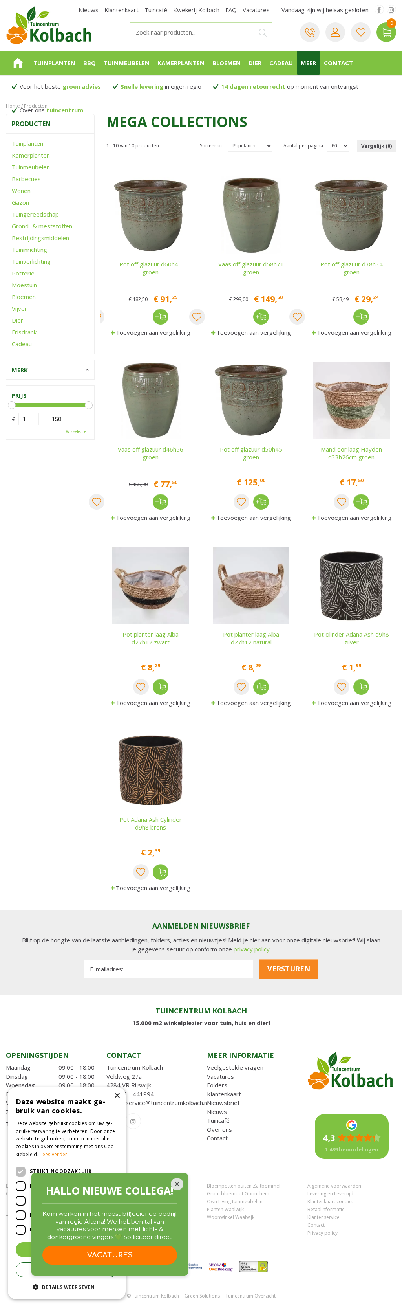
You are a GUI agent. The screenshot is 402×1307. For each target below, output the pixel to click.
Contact (217, 1138)
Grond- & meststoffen (42, 226)
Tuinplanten (27, 143)
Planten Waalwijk (225, 1209)
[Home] (17, 63)
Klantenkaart (224, 1094)
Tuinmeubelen (31, 167)
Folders (217, 1085)
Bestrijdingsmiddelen (40, 238)
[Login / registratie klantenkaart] (335, 32)
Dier (17, 320)
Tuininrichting (29, 249)
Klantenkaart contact (330, 1201)
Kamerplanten (31, 155)
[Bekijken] (386, 32)
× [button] (117, 1096)
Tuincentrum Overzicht (250, 1295)
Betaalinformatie (326, 1209)
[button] (67, 1286)
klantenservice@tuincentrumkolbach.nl (157, 1103)
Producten (31, 123)
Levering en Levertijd (330, 1194)
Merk (20, 370)
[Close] (177, 1184)
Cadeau (22, 344)
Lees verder (53, 1154)
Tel (310, 32)
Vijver (19, 308)
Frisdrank (24, 332)
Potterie (23, 273)
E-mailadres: (106, 969)
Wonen (21, 191)
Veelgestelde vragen (235, 1067)
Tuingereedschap (35, 214)
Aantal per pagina (303, 145)
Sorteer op (212, 145)
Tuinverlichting (31, 261)
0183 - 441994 (133, 1094)
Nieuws (217, 1112)
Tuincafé (218, 1120)
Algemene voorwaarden (334, 1186)
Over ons (219, 1129)
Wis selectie (76, 431)
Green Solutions (202, 1295)
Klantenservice (323, 1217)
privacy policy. (252, 949)
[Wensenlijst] (361, 32)
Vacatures (220, 1076)
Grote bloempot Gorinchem (238, 1194)
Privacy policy (322, 1233)
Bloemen (24, 297)
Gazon (20, 202)
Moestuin (24, 285)
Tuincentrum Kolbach (134, 1067)
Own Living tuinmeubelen (235, 1201)
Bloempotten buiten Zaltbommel (243, 1186)
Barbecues (26, 179)
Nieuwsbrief (223, 1103)
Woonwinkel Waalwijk (230, 1217)
